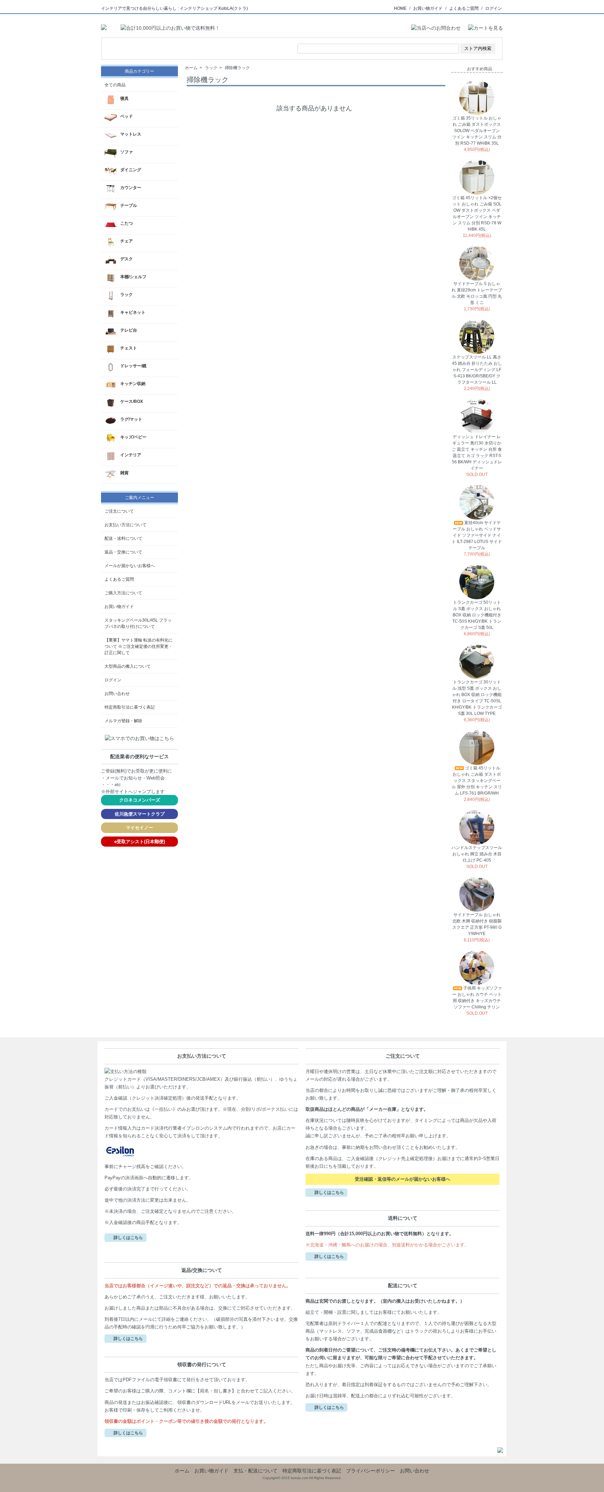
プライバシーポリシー (370, 1470)
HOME (400, 8)
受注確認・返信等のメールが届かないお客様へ (402, 1179)
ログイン (493, 8)
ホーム (191, 67)
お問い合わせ (117, 693)
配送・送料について (123, 538)
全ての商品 (115, 84)
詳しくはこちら (128, 1237)
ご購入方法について (123, 593)
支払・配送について (255, 1470)
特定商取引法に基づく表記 (130, 707)
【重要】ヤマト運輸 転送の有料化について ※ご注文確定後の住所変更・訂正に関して (139, 646)
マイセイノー (139, 827)
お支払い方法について (125, 524)
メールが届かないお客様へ (130, 565)
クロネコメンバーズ (139, 800)
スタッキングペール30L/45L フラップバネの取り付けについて (138, 623)
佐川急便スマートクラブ (140, 814)
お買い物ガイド (428, 8)
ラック (211, 67)
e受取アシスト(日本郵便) (139, 841)
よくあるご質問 (464, 8)
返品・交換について (123, 552)
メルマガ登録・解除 (123, 720)
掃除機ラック (237, 67)
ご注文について (119, 511)
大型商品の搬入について (128, 666)
